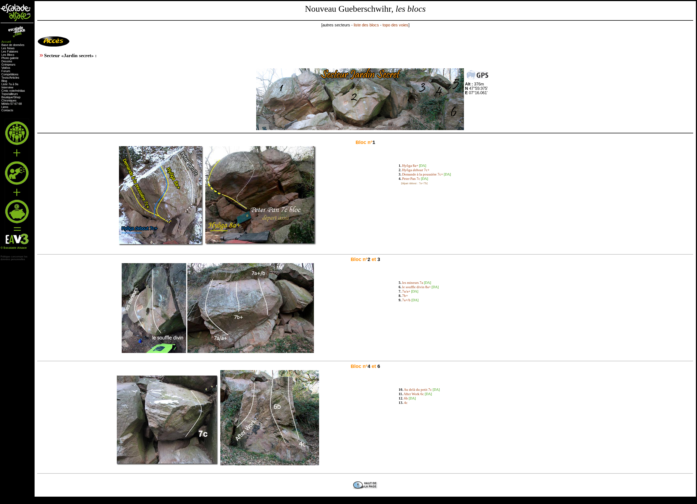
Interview (7, 87)
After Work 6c (413, 394)
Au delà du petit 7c (418, 390)
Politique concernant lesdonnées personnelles (14, 258)
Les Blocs (7, 54)
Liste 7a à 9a (9, 84)
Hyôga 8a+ (410, 166)
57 (12, 103)
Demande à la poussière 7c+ (422, 174)
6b (406, 398)
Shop (17, 97)
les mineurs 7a (412, 283)
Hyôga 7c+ (415, 170)
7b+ (405, 296)
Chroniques (9, 100)
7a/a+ (406, 291)
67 (16, 103)
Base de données (13, 45)
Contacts (7, 110)
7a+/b (406, 300)
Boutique (7, 97)
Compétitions (10, 74)
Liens (4, 107)
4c (406, 403)
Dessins (6, 61)
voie (12, 90)
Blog (4, 80)
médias (20, 90)
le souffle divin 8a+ (416, 287)
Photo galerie (10, 58)
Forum (5, 71)
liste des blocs (366, 25)
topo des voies (395, 25)
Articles (14, 77)
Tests (5, 77)
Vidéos (5, 67)
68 (20, 103)
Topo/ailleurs (9, 94)
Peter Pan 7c (411, 179)
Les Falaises (9, 51)
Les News (8, 48)
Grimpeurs (8, 64)
